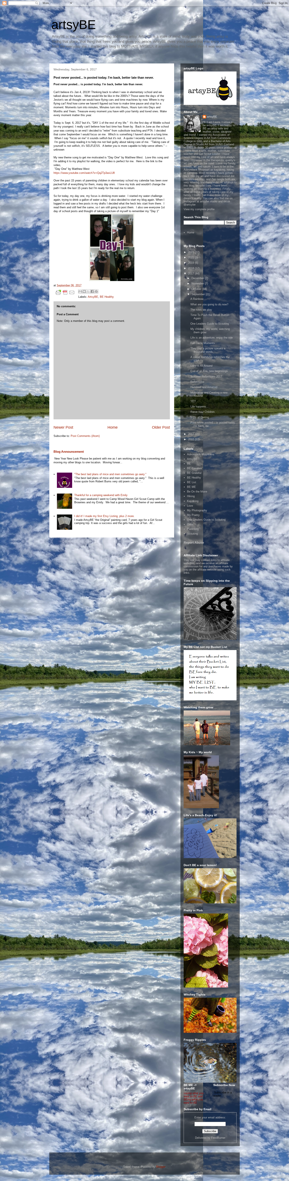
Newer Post (63, 427)
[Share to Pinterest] (96, 291)
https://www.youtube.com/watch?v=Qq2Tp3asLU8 (84, 172)
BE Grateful (194, 473)
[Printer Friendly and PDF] (65, 293)
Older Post (161, 427)
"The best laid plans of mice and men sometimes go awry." (110, 474)
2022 (191, 252)
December (198, 278)
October (196, 289)
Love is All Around (201, 365)
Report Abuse (194, 542)
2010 (191, 439)
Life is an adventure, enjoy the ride (211, 337)
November (198, 283)
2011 (191, 434)
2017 (191, 273)
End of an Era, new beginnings (209, 371)
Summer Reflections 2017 (206, 376)
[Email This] (80, 291)
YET (193, 401)
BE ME (191, 486)
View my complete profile (199, 209)
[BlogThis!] (84, 291)
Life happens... (199, 406)
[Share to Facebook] (92, 291)
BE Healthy (107, 296)
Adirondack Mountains (200, 454)
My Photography (197, 510)
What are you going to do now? (209, 304)
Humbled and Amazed (203, 387)
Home (112, 427)
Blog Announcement (69, 451)
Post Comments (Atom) (85, 436)
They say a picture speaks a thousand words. (207, 350)
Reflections (197, 381)
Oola (190, 524)
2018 (191, 268)
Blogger (160, 1166)
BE (189, 463)
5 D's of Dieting (199, 417)
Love (190, 505)
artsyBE (73, 25)
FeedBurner (218, 1137)
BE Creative (194, 468)
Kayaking (192, 501)
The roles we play (201, 309)
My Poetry (193, 515)
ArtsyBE (93, 296)
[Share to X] (88, 291)
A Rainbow (196, 298)
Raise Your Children (202, 411)
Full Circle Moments (202, 343)
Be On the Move (197, 491)
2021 (191, 257)
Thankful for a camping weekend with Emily (101, 495)
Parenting (193, 529)
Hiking (191, 496)
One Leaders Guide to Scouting (209, 323)
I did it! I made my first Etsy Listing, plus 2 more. (104, 516)
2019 (191, 262)
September (198, 294)
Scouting (192, 533)
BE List (191, 482)
